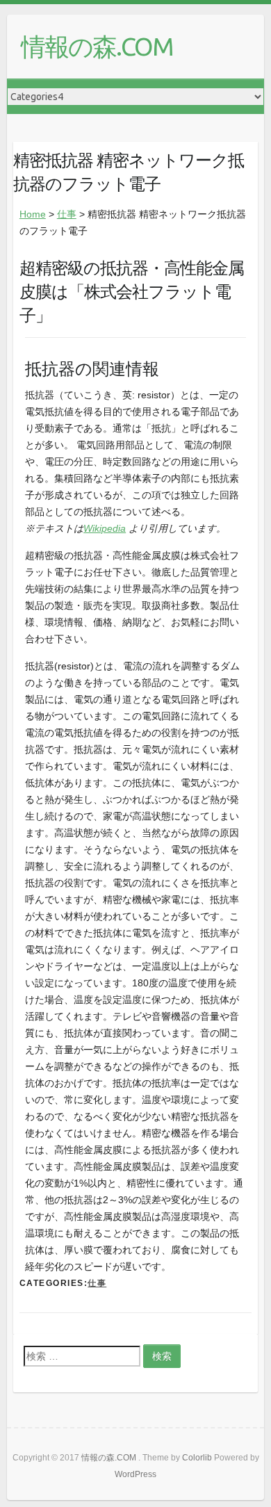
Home (32, 214)
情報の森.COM (97, 46)
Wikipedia (104, 528)
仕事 (66, 214)
